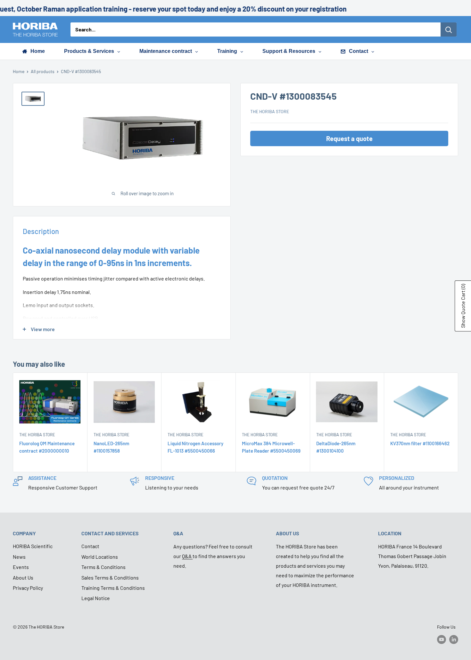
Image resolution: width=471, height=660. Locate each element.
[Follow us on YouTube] (441, 639)
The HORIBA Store (269, 111)
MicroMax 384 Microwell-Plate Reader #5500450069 (271, 447)
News (19, 557)
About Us (23, 577)
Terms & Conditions (103, 567)
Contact (90, 546)
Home (18, 71)
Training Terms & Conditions (113, 588)
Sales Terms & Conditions (110, 577)
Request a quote (349, 138)
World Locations (99, 557)
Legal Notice (95, 598)
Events (21, 567)
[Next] (458, 422)
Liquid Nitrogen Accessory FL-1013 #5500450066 (195, 447)
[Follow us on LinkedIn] (453, 639)
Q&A (187, 556)
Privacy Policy (28, 588)
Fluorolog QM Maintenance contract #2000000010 (47, 447)
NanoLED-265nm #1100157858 (111, 447)
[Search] (449, 29)
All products (42, 71)
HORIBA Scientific (33, 546)
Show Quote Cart (463, 306)
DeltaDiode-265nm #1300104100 (335, 447)
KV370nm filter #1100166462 (420, 443)
